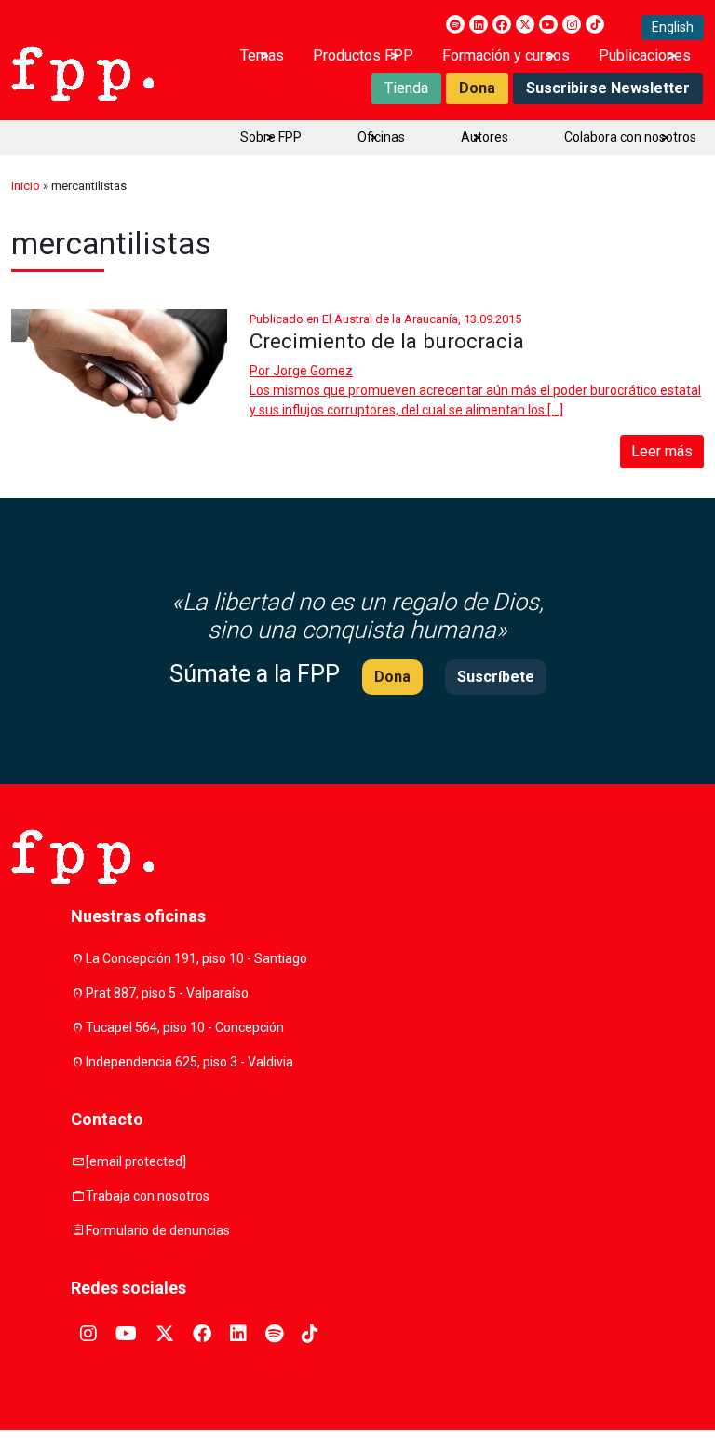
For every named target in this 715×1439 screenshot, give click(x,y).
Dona (477, 88)
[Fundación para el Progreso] (82, 71)
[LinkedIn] (478, 24)
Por (301, 370)
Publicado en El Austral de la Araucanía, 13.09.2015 (385, 319)
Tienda (406, 88)
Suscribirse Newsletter (608, 88)
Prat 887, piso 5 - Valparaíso (167, 992)
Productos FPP (363, 55)
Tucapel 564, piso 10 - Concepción (185, 1027)
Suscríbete (495, 677)
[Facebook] (501, 24)
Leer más (662, 451)
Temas (262, 55)
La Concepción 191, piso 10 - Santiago (196, 958)
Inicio (25, 186)
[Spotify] (455, 24)
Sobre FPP (271, 136)
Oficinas (381, 136)
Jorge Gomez (313, 370)
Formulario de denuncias (158, 1230)
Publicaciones (645, 55)
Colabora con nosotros (630, 136)
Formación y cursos (506, 55)
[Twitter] (525, 24)
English (673, 27)
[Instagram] (571, 24)
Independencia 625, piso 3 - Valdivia (189, 1061)
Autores (484, 136)
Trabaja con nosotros (147, 1195)
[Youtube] (548, 24)
